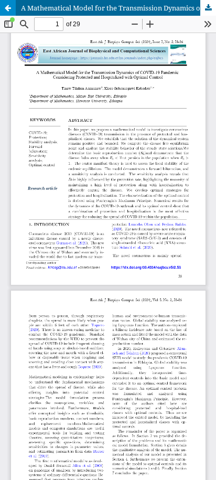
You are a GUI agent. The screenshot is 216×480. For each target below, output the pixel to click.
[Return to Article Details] (8, 8)
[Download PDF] (208, 8)
